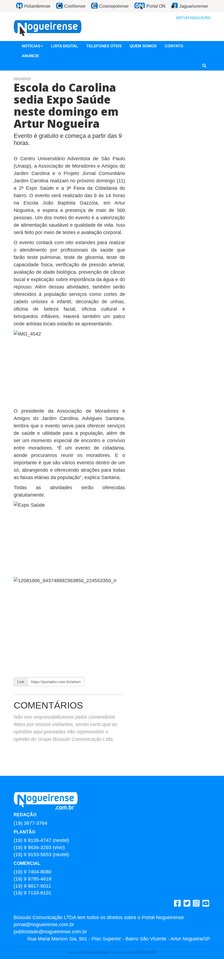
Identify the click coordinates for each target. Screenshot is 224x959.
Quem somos (143, 46)
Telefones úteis (104, 46)
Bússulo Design (96, 952)
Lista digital (64, 46)
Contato (174, 46)
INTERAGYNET (145, 952)
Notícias (31, 46)
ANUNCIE (30, 56)
